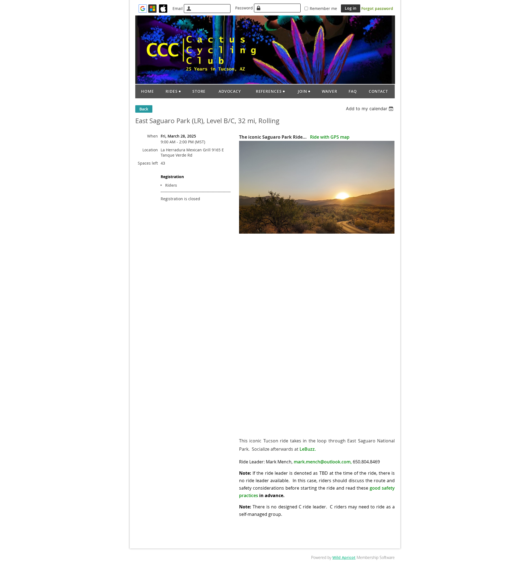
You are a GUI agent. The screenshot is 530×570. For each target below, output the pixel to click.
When (152, 136)
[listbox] (370, 108)
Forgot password (377, 8)
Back (143, 109)
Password (244, 7)
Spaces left (148, 163)
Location (150, 149)
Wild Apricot (344, 557)
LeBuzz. (308, 449)
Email (178, 8)
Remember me (323, 8)
